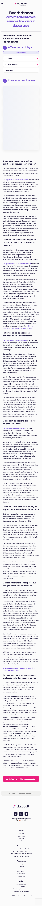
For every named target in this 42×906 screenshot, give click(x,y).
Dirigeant (21, 833)
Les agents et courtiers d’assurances (16, 180)
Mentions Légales (21, 884)
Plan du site (21, 876)
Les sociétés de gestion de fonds (14, 428)
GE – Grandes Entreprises (21, 856)
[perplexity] (25, 820)
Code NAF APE (21, 871)
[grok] (22, 820)
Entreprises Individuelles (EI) (21, 849)
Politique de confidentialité (21, 891)
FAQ (21, 864)
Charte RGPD (21, 886)
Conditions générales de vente (21, 889)
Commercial (21, 836)
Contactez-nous (21, 873)
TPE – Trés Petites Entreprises (21, 851)
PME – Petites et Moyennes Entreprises (21, 853)
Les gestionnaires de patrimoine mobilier (17, 264)
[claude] (20, 820)
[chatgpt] (17, 820)
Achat (21, 841)
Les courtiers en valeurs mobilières (15, 340)
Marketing (21, 838)
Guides (22, 869)
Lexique (21, 866)
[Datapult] (21, 3)
